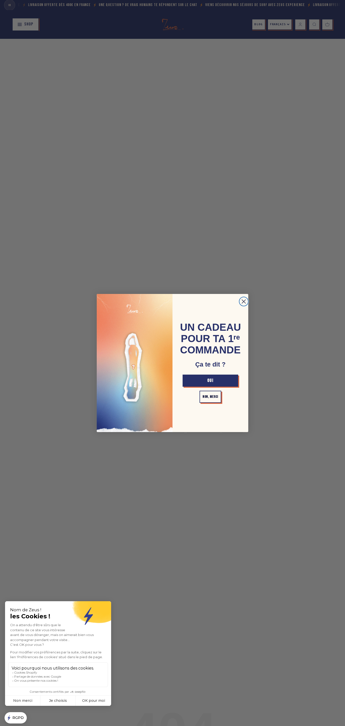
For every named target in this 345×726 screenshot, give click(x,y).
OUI (210, 380)
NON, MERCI (210, 397)
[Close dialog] (243, 301)
